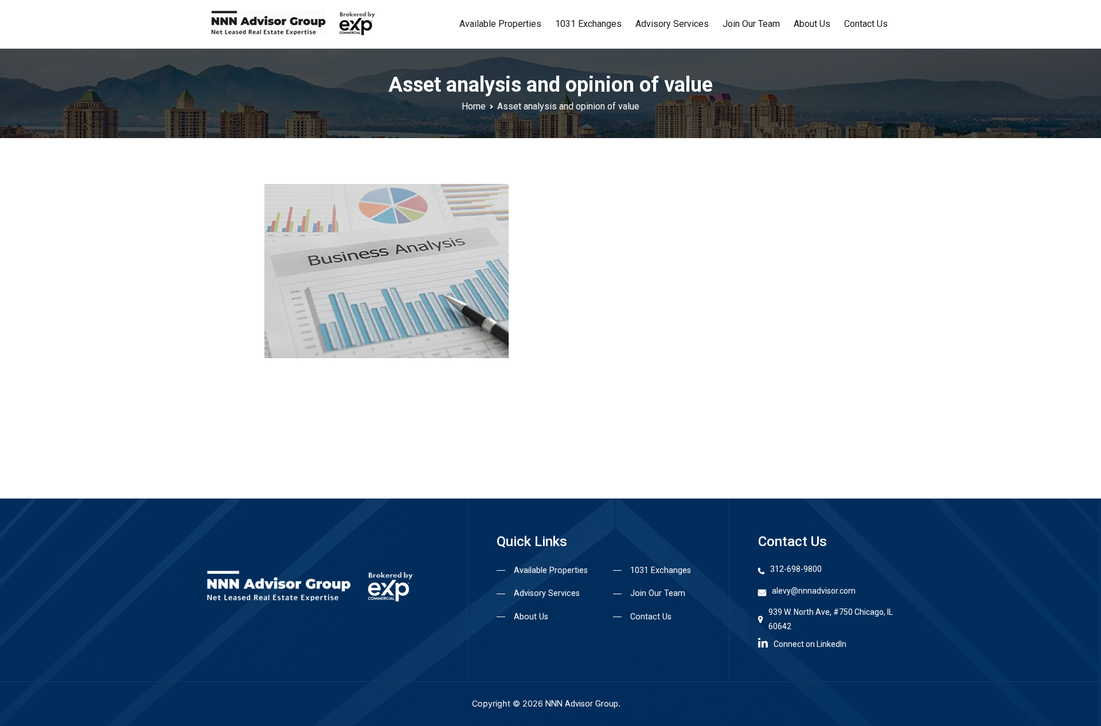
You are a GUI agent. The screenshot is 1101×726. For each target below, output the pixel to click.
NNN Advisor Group (581, 704)
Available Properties (500, 23)
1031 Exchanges (588, 23)
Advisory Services (672, 23)
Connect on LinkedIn (810, 644)
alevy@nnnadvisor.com (814, 590)
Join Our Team (751, 23)
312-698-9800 (796, 569)
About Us (812, 23)
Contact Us (866, 23)
